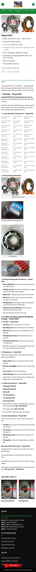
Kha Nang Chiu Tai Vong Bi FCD (10, 558)
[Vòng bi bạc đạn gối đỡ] (18, 4)
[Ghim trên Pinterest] (14, 71)
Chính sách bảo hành (7, 541)
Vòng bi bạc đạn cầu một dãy (21, 412)
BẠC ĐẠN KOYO (23, 501)
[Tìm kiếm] (33, 4)
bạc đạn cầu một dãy (16, 44)
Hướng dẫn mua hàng (7, 548)
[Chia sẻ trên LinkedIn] (17, 71)
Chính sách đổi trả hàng (8, 538)
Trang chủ (4, 10)
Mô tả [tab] (3, 81)
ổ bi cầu (16, 64)
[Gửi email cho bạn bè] (11, 71)
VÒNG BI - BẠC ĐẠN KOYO (13, 68)
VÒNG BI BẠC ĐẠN (18, 10)
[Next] (35, 494)
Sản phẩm (10, 10)
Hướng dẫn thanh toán (8, 545)
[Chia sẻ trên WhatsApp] (2, 71)
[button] (2, 4)
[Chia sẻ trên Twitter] (8, 71)
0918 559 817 (23, 406)
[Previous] (1, 494)
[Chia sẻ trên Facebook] (5, 71)
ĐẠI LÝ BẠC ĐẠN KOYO (7, 501)
